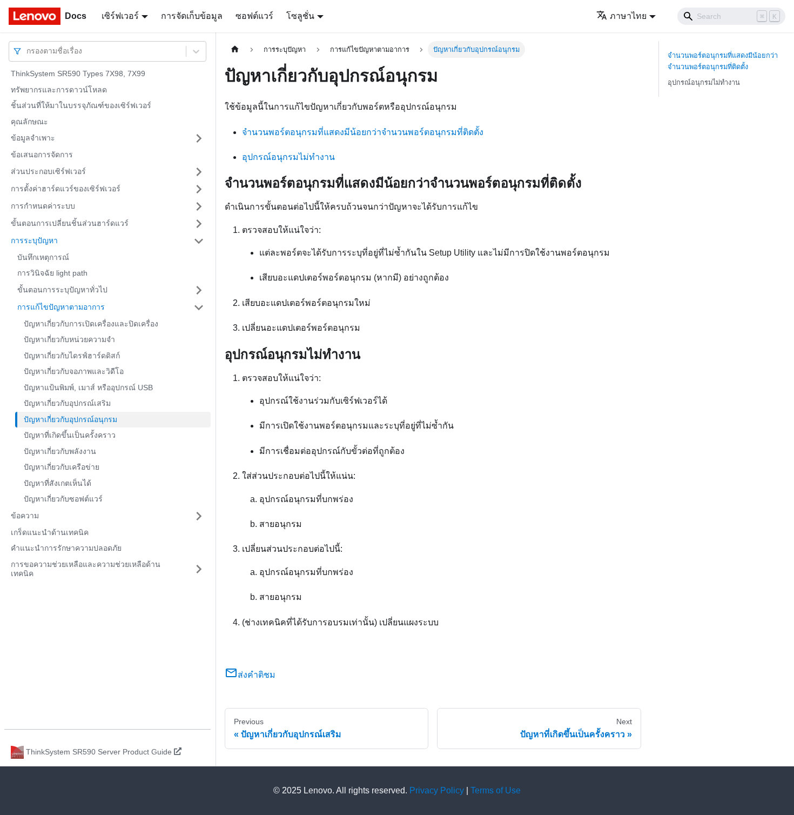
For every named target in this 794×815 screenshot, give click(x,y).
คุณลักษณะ (29, 121)
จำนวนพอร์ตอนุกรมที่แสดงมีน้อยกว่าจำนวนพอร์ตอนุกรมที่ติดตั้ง (362, 132)
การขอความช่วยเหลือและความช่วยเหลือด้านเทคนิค (85, 569)
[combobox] (27, 51)
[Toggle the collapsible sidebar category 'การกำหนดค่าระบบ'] (199, 206)
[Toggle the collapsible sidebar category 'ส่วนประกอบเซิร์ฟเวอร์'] (199, 172)
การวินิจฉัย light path (52, 273)
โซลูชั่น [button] (300, 16)
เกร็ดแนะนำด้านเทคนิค (50, 532)
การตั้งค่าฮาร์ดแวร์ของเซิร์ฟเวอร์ (65, 188)
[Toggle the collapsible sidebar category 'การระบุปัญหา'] (199, 241)
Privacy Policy (436, 790)
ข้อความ (25, 515)
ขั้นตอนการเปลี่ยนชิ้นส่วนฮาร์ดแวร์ (70, 223)
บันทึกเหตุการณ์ (43, 257)
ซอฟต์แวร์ (254, 16)
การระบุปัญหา (34, 240)
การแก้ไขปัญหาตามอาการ (61, 307)
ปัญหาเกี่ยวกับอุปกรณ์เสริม (67, 403)
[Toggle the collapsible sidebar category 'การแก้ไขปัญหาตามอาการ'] (199, 307)
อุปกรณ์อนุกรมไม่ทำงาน (288, 157)
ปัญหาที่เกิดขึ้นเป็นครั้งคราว (70, 435)
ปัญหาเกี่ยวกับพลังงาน (60, 451)
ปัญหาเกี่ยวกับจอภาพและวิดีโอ (74, 371)
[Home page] (235, 49)
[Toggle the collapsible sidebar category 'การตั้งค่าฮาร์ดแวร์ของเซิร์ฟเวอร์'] (199, 189)
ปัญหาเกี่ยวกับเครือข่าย (61, 467)
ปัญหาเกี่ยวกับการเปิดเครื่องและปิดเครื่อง (91, 323)
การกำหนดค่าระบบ (43, 206)
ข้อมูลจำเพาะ (33, 137)
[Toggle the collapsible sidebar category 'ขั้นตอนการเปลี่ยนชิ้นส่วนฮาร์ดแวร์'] (199, 223)
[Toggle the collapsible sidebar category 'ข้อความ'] (199, 516)
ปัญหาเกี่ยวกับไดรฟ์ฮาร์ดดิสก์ (72, 355)
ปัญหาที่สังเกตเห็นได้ (57, 483)
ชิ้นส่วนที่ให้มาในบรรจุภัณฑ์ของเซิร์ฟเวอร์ (81, 105)
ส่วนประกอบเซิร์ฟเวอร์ (48, 171)
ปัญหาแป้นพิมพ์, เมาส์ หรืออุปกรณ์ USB (88, 387)
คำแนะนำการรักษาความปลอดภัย (66, 548)
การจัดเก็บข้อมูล (192, 16)
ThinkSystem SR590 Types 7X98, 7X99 (78, 73)
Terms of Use (495, 790)
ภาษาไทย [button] (628, 16)
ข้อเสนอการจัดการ (42, 154)
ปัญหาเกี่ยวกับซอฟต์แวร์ (63, 499)
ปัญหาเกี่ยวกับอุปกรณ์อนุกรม (70, 419)
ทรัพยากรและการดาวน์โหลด (59, 89)
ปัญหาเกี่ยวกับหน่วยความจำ (69, 339)
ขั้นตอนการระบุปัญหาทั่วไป (62, 289)
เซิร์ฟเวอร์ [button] (120, 16)
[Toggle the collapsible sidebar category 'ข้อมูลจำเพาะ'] (199, 138)
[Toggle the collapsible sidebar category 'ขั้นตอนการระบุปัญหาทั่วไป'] (199, 290)
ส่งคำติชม (256, 674)
